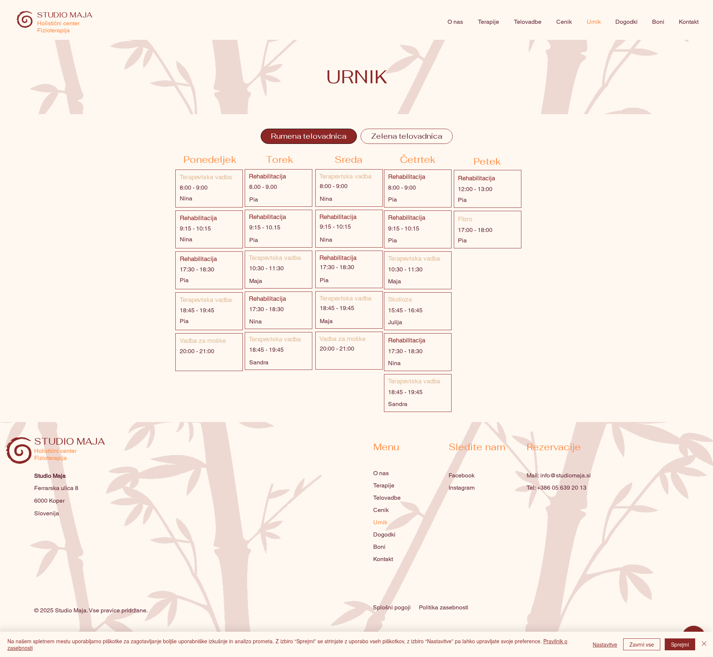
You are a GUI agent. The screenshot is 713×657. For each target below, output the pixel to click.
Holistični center (58, 23)
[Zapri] (704, 644)
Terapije (383, 485)
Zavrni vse (641, 644)
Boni (379, 546)
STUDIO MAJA (64, 15)
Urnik (380, 522)
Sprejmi (680, 644)
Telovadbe (387, 497)
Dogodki (384, 534)
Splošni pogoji (392, 607)
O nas (381, 473)
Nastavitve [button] (605, 644)
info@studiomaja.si (565, 475)
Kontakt (383, 559)
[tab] (309, 136)
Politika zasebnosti (443, 607)
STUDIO (55, 441)
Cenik (381, 509)
